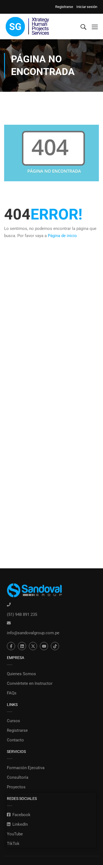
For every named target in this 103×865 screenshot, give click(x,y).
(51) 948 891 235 (22, 614)
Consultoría (17, 777)
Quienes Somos (21, 673)
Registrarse (65, 7)
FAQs (11, 693)
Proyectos (16, 787)
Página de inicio (62, 235)
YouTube (15, 833)
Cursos (13, 720)
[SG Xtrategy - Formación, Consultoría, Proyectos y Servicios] (27, 26)
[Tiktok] (55, 646)
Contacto (15, 740)
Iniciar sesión (87, 7)
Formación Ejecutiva (25, 767)
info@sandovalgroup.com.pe (33, 632)
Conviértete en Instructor (29, 683)
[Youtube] (44, 646)
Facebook (21, 814)
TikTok (13, 843)
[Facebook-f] (11, 646)
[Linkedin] (22, 646)
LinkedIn (20, 824)
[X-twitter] (33, 646)
